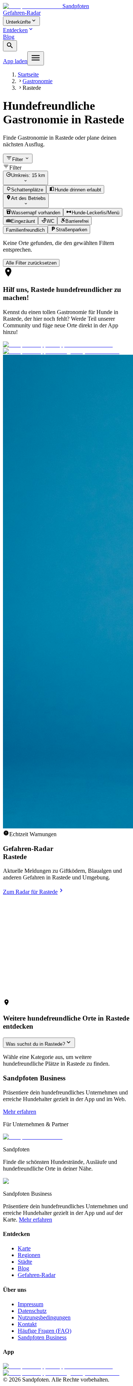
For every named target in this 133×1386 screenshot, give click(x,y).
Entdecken (15, 30)
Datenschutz (32, 1311)
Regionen (29, 1255)
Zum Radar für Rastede (30, 892)
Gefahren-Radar (22, 13)
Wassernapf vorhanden (35, 212)
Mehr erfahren (19, 1112)
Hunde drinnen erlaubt (78, 190)
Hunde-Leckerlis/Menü (95, 212)
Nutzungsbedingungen (44, 1317)
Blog (8, 37)
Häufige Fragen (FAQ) (44, 1331)
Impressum (30, 1304)
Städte (25, 1262)
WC (50, 221)
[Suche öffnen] (10, 46)
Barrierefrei (77, 221)
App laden (15, 61)
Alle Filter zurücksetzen (31, 263)
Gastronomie (37, 81)
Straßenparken (71, 230)
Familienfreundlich (25, 230)
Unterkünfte (18, 22)
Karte (24, 1248)
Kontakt (27, 1324)
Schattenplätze (27, 190)
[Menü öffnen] (35, 58)
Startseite (28, 74)
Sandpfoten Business (42, 1337)
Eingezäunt (23, 221)
